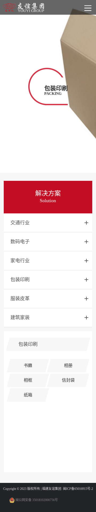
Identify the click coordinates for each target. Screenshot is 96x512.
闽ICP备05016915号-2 (78, 489)
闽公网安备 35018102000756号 (36, 500)
